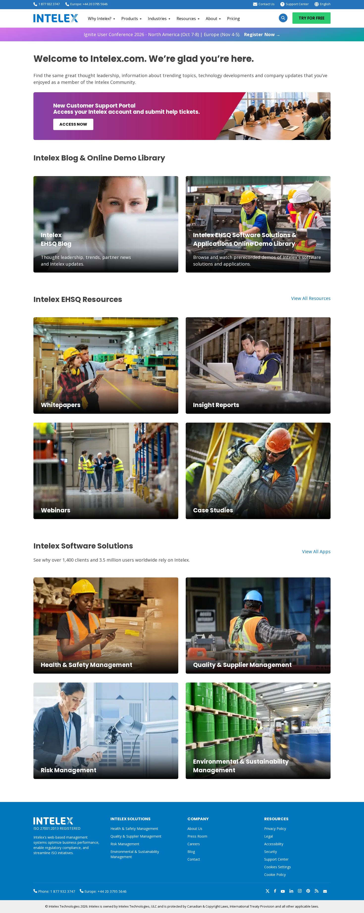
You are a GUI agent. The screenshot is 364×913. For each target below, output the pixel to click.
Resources (186, 18)
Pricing (233, 18)
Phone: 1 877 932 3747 (56, 891)
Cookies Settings (277, 867)
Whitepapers (60, 405)
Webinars (55, 510)
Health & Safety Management (86, 665)
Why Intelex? (99, 18)
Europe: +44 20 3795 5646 (88, 4)
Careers (193, 844)
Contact (193, 859)
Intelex (51, 235)
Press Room (197, 836)
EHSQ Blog (56, 244)
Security (270, 851)
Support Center (297, 4)
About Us (194, 828)
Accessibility (273, 844)
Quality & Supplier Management (242, 665)
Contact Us (267, 4)
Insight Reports (216, 405)
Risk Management (68, 770)
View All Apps (316, 551)
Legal (268, 836)
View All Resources (311, 298)
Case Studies (213, 510)
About (211, 18)
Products (129, 18)
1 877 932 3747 (49, 4)
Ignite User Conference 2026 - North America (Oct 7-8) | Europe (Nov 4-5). (182, 34)
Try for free (311, 18)
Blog (191, 851)
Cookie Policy (275, 874)
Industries (157, 18)
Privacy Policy (275, 828)
